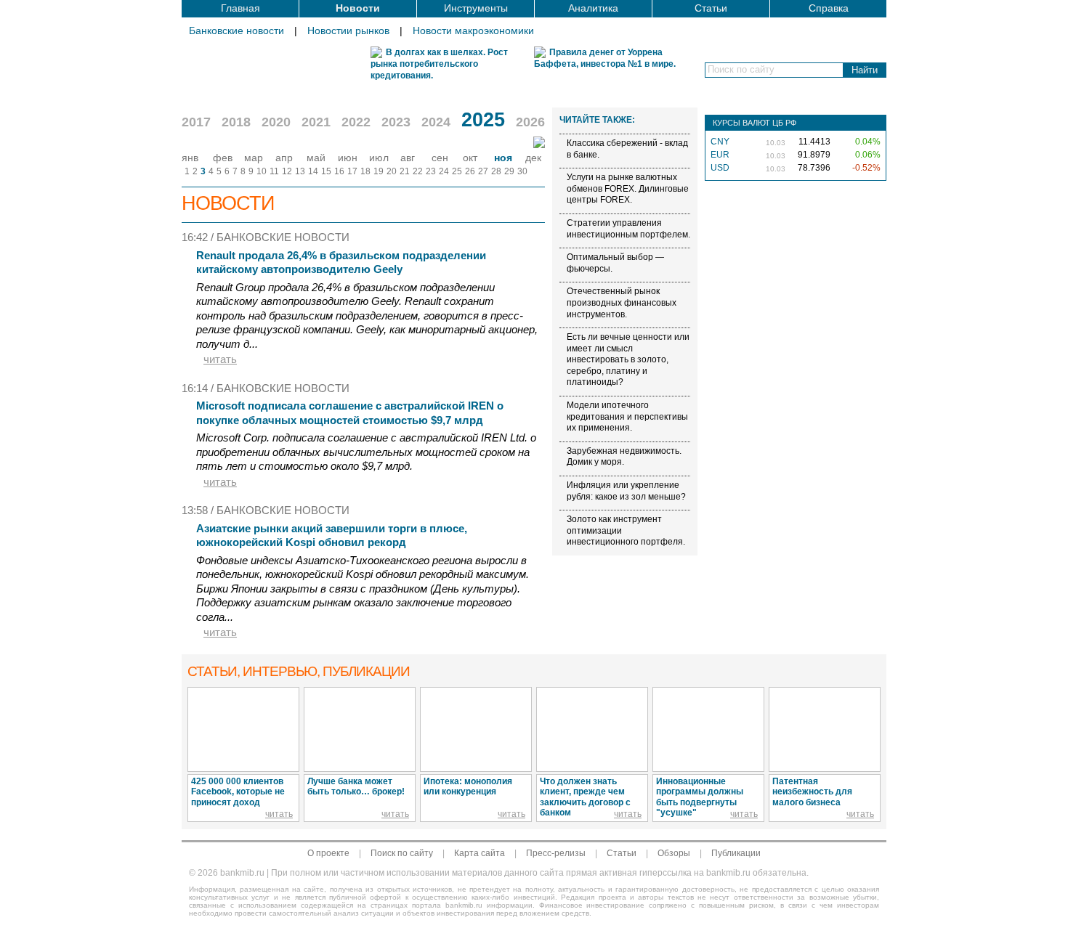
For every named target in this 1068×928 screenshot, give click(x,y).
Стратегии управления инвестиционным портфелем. (628, 229)
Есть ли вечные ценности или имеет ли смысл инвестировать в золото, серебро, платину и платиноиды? (628, 359)
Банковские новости (236, 30)
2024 (435, 122)
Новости (358, 8)
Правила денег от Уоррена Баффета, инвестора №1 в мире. (605, 58)
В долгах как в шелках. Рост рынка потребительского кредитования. (439, 64)
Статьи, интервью (298, 671)
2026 (530, 122)
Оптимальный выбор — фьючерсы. (615, 263)
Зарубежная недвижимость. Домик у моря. (624, 456)
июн (347, 157)
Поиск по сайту (402, 853)
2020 (276, 122)
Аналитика (593, 8)
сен (440, 157)
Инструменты (476, 8)
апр (284, 157)
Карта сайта (479, 853)
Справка (829, 8)
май (316, 157)
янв (190, 157)
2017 (196, 122)
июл (379, 157)
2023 (395, 122)
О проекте (328, 853)
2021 (316, 122)
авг (407, 157)
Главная (240, 8)
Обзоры (674, 853)
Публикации (736, 853)
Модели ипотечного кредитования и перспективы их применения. (627, 416)
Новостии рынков (348, 30)
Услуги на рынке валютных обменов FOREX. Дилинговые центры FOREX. (628, 188)
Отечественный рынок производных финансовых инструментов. (621, 302)
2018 (236, 122)
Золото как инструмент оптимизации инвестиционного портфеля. (626, 530)
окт (470, 157)
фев (222, 157)
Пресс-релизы (556, 853)
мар (253, 157)
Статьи (711, 8)
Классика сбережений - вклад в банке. (627, 149)
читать (220, 359)
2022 (356, 122)
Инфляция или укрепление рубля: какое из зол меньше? (626, 491)
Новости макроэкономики (473, 30)
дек (533, 157)
